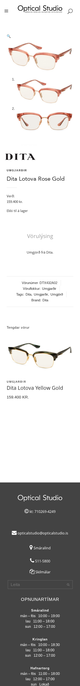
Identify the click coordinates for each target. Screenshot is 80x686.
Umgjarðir (17, 170)
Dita (28, 294)
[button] (40, 36)
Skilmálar (42, 572)
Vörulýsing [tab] (40, 236)
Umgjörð (56, 294)
